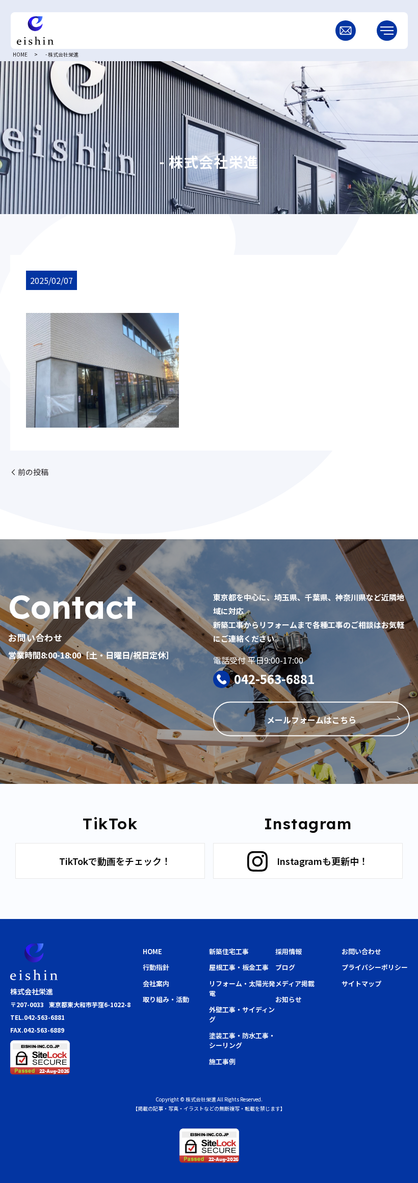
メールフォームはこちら (311, 720)
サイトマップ (361, 983)
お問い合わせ (361, 951)
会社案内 (156, 983)
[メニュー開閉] (387, 31)
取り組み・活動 (166, 999)
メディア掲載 (295, 983)
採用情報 (288, 951)
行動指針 (156, 967)
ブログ (285, 967)
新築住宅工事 (229, 951)
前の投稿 (33, 471)
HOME (20, 54)
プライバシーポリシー (375, 967)
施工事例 (222, 1061)
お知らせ (288, 999)
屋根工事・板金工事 (239, 967)
